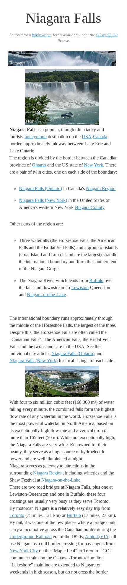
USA (87, 136)
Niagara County (90, 207)
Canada (100, 136)
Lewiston (80, 287)
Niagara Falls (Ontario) (40, 188)
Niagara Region (100, 188)
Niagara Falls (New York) (43, 200)
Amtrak (92, 536)
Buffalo (96, 280)
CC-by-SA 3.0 (107, 35)
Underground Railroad (30, 536)
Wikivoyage (41, 35)
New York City (23, 550)
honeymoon (36, 136)
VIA (104, 536)
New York (93, 164)
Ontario (39, 164)
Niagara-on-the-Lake (46, 294)
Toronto (16, 515)
